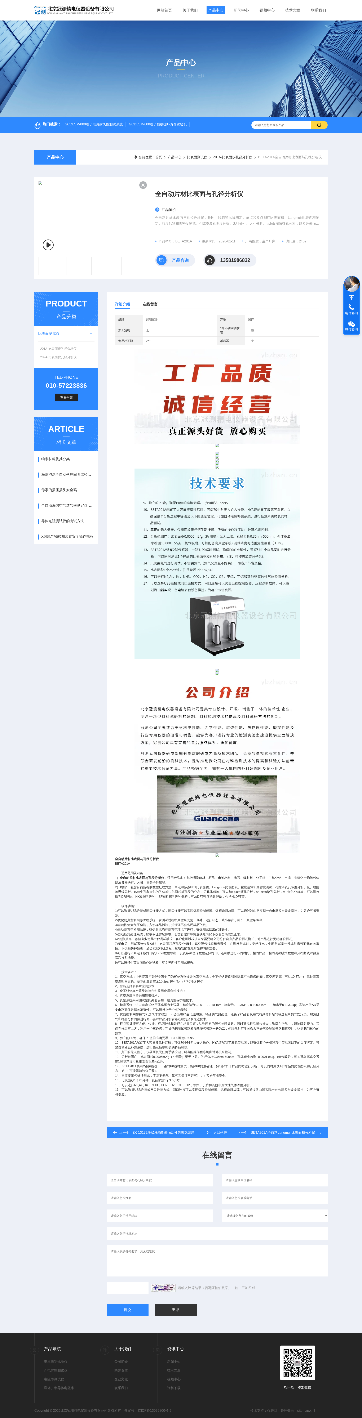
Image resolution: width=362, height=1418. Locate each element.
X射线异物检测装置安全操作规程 (67, 536)
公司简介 (121, 1361)
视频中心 (267, 10)
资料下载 (174, 1388)
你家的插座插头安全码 (59, 490)
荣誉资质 (121, 1370)
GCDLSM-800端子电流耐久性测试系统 (94, 124)
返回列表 (220, 1132)
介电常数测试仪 (55, 1370)
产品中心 (215, 10)
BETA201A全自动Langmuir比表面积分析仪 (283, 1132)
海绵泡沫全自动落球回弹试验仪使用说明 (67, 475)
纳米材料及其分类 (55, 459)
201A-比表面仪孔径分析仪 (232, 157)
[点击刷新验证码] (163, 1288)
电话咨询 (351, 313)
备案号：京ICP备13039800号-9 (147, 1410)
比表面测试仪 (197, 157)
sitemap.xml (306, 1410)
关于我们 (190, 10)
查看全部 (66, 397)
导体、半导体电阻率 (59, 1388)
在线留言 (150, 304)
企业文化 (121, 1379)
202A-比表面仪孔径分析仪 (58, 357)
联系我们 (318, 10)
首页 (158, 157)
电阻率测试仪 (54, 1379)
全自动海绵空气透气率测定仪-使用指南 (67, 505)
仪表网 (272, 1410)
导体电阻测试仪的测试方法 (62, 521)
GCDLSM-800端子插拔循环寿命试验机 (158, 124)
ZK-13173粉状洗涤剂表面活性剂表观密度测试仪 (168, 1132)
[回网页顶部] (351, 298)
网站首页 (164, 10)
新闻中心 (241, 10)
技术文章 (292, 10)
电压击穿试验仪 (55, 1361)
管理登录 (287, 1410)
